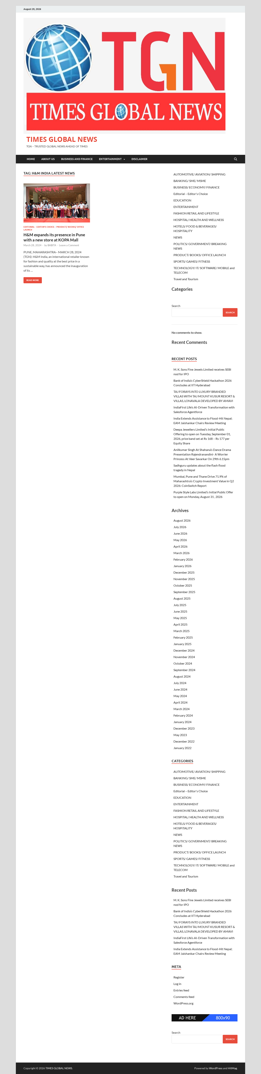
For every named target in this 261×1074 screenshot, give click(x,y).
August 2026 (181, 520)
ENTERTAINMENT (110, 159)
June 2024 (180, 689)
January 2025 (182, 644)
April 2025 (180, 624)
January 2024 (182, 722)
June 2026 (180, 533)
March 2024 (181, 709)
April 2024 (180, 702)
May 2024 (180, 696)
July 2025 (179, 605)
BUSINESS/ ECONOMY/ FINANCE (196, 187)
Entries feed (181, 990)
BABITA (52, 245)
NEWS (177, 237)
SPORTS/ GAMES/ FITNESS (191, 261)
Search (176, 306)
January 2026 (182, 566)
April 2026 (180, 546)
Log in (177, 984)
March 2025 (181, 631)
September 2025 (184, 592)
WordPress (215, 1068)
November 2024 (184, 657)
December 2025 (184, 572)
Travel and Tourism (185, 279)
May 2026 (180, 540)
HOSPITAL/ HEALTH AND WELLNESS (198, 220)
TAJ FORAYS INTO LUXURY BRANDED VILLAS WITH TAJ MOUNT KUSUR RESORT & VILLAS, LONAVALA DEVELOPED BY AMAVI (204, 396)
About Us (48, 159)
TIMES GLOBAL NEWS (61, 139)
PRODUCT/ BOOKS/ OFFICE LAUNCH (199, 255)
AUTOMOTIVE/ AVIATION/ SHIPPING (199, 174)
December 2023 (184, 728)
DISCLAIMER (139, 159)
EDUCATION (182, 200)
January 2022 (182, 748)
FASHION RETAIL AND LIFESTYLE (196, 213)
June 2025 (180, 611)
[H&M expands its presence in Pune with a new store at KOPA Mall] (57, 203)
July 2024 (179, 683)
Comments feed (183, 997)
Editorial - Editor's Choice (39, 227)
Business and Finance (76, 159)
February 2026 (183, 559)
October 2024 (182, 663)
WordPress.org (183, 1003)
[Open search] (235, 159)
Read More (31, 279)
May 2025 (180, 618)
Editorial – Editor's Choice (190, 194)
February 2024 (183, 715)
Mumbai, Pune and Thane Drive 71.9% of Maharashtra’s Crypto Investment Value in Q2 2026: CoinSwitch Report (203, 481)
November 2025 (184, 579)
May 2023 (180, 735)
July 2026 (179, 527)
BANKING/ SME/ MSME (189, 181)
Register (178, 977)
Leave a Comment (69, 245)
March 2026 (181, 553)
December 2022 (184, 741)
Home (31, 159)
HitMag (232, 1068)
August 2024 (181, 676)
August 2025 (181, 598)
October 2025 (182, 585)
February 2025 (183, 637)
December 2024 (184, 650)
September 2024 (184, 670)
